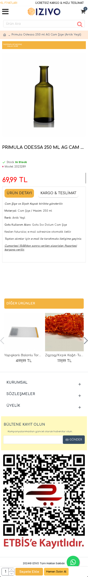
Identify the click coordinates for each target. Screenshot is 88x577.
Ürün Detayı (19, 193)
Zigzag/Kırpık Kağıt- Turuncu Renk (64, 355)
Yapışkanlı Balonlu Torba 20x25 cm (23, 355)
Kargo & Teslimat (58, 193)
